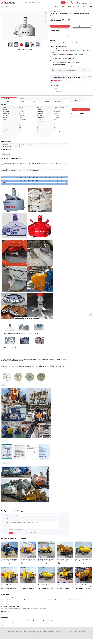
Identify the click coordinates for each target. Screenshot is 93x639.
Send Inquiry (60, 26)
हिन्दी (63, 631)
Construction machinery (74, 602)
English (17, 631)
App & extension (76, 6)
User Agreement (53, 634)
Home (2, 8)
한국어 (57, 631)
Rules (91, 6)
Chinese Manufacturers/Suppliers (31, 629)
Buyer (63, 6)
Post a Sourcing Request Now (36, 532)
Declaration (60, 634)
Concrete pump (49, 602)
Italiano (40, 631)
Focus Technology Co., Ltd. (38, 634)
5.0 (76, 100)
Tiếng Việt (75, 631)
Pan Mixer (16, 623)
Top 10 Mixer (23, 623)
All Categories (5, 6)
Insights (78, 629)
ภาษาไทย (67, 631)
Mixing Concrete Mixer (76, 620)
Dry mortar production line (51, 599)
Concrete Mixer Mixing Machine (63, 620)
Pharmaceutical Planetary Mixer (20, 614)
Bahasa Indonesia (82, 631)
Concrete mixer (27, 602)
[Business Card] (89, 104)
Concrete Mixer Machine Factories (20, 620)
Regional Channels (61, 629)
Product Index (68, 629)
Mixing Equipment (23, 8)
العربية (53, 631)
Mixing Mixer (51, 620)
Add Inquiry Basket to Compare (25, 49)
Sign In (52, 92)
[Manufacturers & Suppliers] (8, 2)
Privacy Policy (65, 634)
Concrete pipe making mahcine (75, 599)
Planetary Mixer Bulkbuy (41, 623)
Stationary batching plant (6, 599)
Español (21, 631)
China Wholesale (41, 629)
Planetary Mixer (29, 8)
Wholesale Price (48, 629)
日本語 (60, 631)
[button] (65, 101)
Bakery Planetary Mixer (6, 614)
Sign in (90, 3)
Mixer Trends (31, 623)
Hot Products (15, 629)
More (2, 625)
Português (25, 631)
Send (11, 532)
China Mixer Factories (6, 620)
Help (69, 6)
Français (30, 631)
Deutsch (44, 631)
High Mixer (44, 620)
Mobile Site (74, 629)
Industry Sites (54, 629)
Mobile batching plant (28, 599)
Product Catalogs (19, 597)
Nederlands (49, 631)
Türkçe (71, 631)
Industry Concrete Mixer (7, 623)
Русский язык (35, 631)
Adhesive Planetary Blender (34, 614)
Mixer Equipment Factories (34, 620)
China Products (21, 629)
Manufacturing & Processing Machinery (11, 8)
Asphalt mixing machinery (6, 602)
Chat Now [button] (82, 26)
